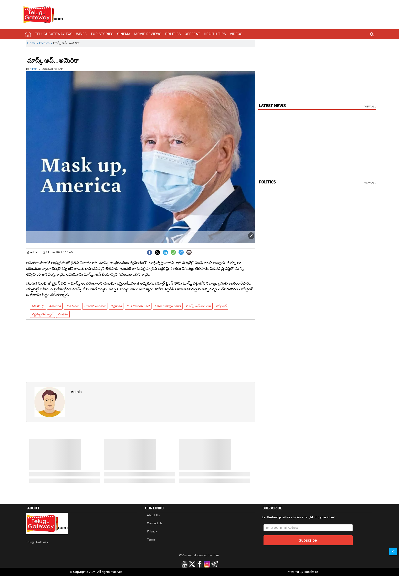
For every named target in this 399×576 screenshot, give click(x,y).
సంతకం (63, 314)
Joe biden (72, 306)
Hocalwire (311, 572)
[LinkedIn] (165, 252)
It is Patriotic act (138, 306)
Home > (33, 43)
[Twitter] (157, 252)
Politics (173, 34)
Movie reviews (147, 34)
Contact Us (155, 523)
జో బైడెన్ (221, 306)
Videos (236, 34)
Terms (151, 539)
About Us (153, 515)
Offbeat (192, 34)
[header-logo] (43, 14)
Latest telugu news (168, 306)
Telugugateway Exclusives (61, 34)
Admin (33, 68)
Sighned (116, 306)
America (55, 306)
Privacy (152, 531)
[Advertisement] (102, 57)
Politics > (46, 43)
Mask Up (38, 306)
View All (370, 106)
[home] (28, 34)
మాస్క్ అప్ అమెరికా (198, 306)
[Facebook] (149, 252)
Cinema (124, 34)
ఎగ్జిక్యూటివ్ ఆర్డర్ (42, 314)
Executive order (95, 306)
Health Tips (215, 34)
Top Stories (102, 34)
